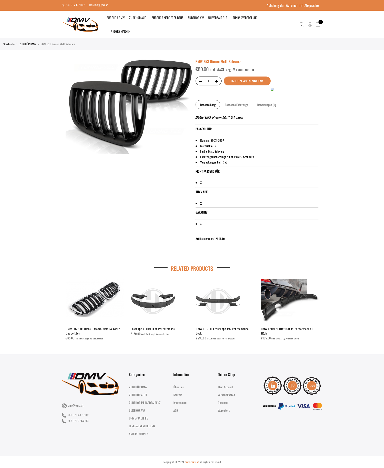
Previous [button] (69, 306)
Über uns (178, 387)
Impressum (179, 402)
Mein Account (225, 387)
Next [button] (314, 306)
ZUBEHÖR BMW (115, 17)
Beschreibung (208, 105)
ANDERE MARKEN (120, 31)
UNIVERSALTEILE (217, 17)
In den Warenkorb (247, 81)
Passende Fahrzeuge (236, 105)
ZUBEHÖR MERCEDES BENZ (167, 17)
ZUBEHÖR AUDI (138, 17)
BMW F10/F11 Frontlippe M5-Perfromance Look (222, 330)
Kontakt (177, 394)
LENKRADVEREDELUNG (245, 17)
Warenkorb (224, 410)
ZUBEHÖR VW (196, 17)
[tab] (208, 104)
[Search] (302, 24)
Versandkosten (226, 394)
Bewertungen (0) (266, 105)
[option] (94, 310)
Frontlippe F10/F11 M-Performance (153, 328)
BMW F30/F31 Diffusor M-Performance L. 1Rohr (287, 330)
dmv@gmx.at (76, 405)
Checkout (223, 402)
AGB (175, 410)
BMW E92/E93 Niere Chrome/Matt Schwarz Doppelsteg (93, 330)
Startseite (9, 44)
